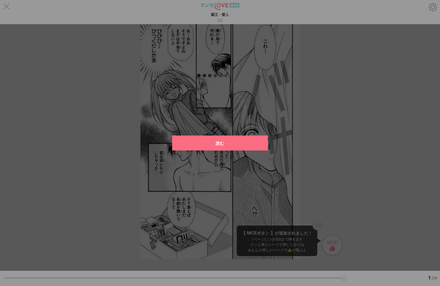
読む (220, 143)
